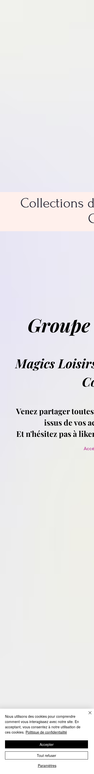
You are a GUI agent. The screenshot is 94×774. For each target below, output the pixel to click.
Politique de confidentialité (46, 732)
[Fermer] (87, 716)
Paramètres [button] (47, 765)
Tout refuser (46, 755)
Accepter (47, 744)
